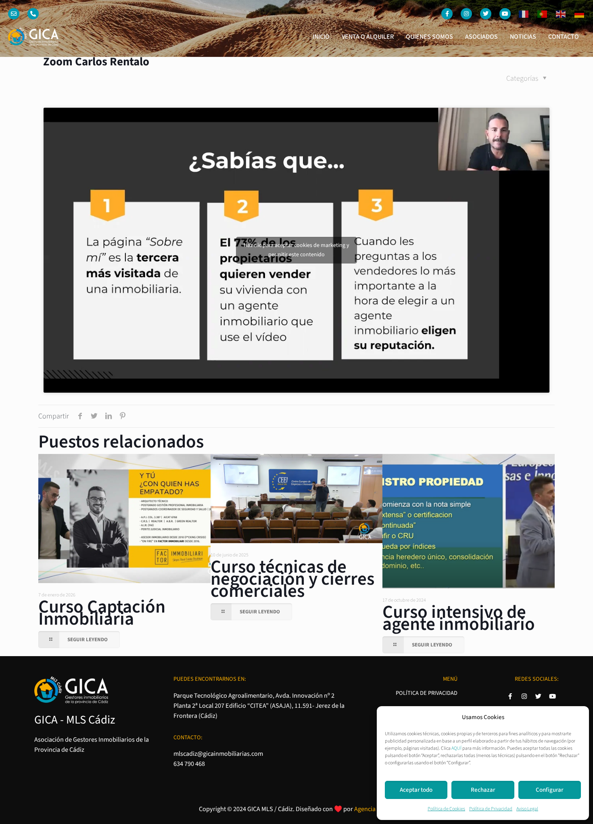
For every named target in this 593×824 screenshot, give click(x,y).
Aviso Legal (527, 808)
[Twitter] (485, 13)
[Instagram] (466, 13)
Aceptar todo (416, 790)
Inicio (321, 36)
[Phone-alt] (33, 13)
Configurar (549, 790)
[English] (557, 14)
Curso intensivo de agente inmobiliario (458, 618)
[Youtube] (505, 13)
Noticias (523, 36)
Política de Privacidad (490, 808)
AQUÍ (456, 748)
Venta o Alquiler (368, 36)
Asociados (481, 36)
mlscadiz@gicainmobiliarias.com (218, 753)
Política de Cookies (446, 808)
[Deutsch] (575, 14)
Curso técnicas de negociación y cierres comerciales (292, 579)
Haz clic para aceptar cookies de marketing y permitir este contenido (296, 250)
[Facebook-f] (447, 13)
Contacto (563, 36)
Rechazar (483, 790)
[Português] (538, 14)
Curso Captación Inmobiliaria (101, 613)
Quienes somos (429, 36)
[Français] (520, 14)
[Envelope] (13, 13)
